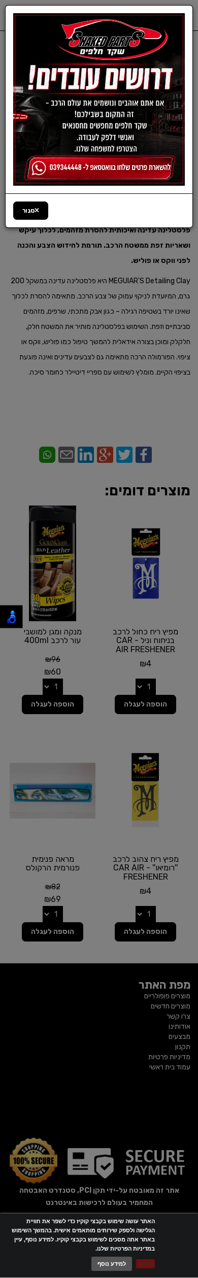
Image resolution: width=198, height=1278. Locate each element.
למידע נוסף (111, 1264)
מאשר (145, 1264)
